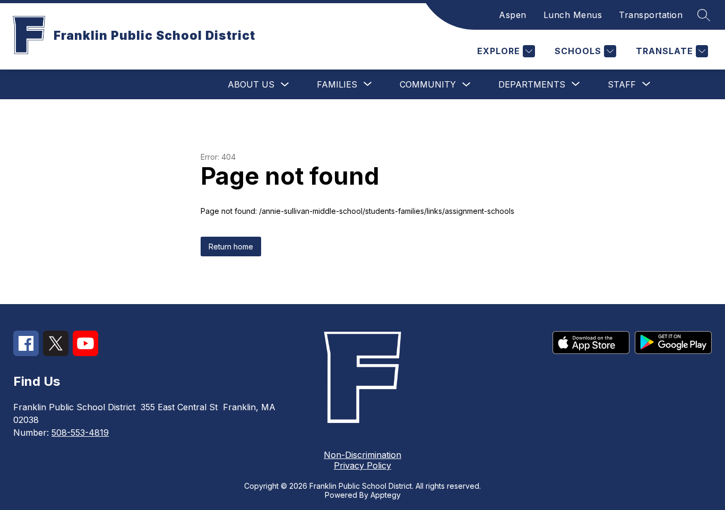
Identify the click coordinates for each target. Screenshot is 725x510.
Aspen (513, 15)
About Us (251, 84)
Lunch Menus (572, 15)
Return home (231, 246)
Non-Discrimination (362, 455)
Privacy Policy (362, 465)
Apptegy (385, 494)
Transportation (651, 15)
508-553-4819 (80, 432)
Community (428, 84)
